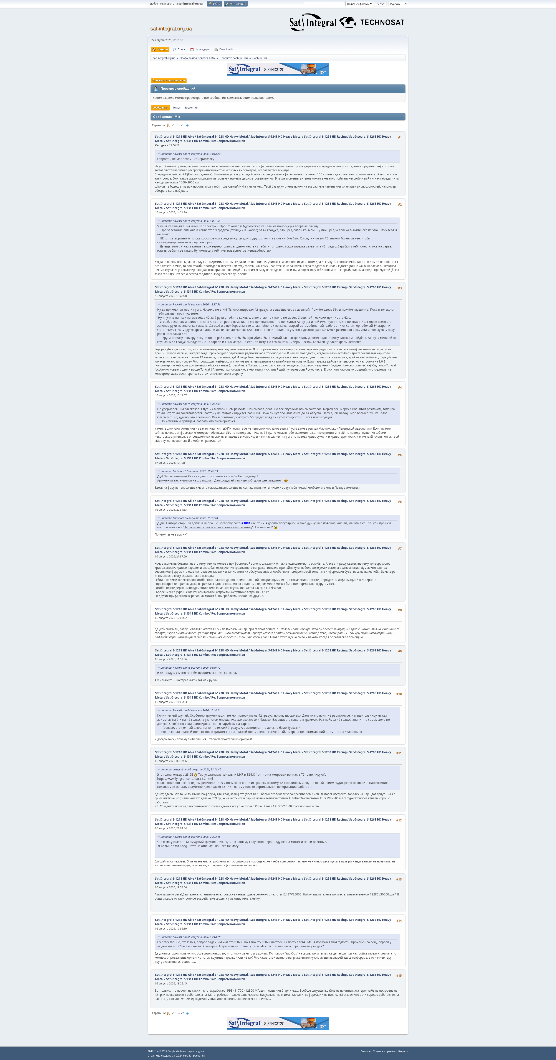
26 (182, 125)
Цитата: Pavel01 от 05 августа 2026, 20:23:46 (190, 837)
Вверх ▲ (403, 1051)
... (179, 125)
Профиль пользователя (168, 80)
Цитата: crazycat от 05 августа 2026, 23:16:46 (191, 769)
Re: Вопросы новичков (228, 141)
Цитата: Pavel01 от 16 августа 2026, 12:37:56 (190, 304)
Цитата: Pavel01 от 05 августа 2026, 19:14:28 (190, 937)
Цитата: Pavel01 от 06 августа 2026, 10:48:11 (190, 710)
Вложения (191, 107)
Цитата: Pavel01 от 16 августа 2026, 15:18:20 (190, 154)
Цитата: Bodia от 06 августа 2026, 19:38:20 (189, 518)
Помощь (366, 1051)
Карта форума (196, 1051)
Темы (176, 107)
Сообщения (160, 107)
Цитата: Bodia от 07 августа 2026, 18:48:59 (189, 471)
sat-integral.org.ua (171, 28)
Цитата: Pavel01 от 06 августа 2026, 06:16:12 (190, 667)
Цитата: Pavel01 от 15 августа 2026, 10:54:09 (190, 404)
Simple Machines (177, 1051)
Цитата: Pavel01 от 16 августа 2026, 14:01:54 (190, 221)
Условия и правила (384, 1051)
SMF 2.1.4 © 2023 (157, 1051)
